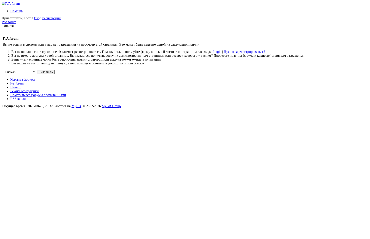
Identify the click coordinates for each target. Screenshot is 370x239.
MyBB (76, 106)
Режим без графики (24, 91)
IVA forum (9, 22)
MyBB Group (111, 106)
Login (217, 51)
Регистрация (51, 18)
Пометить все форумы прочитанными (38, 95)
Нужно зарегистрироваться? (244, 51)
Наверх (15, 87)
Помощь (16, 11)
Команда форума (22, 79)
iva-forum (17, 83)
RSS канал (18, 99)
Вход (37, 18)
